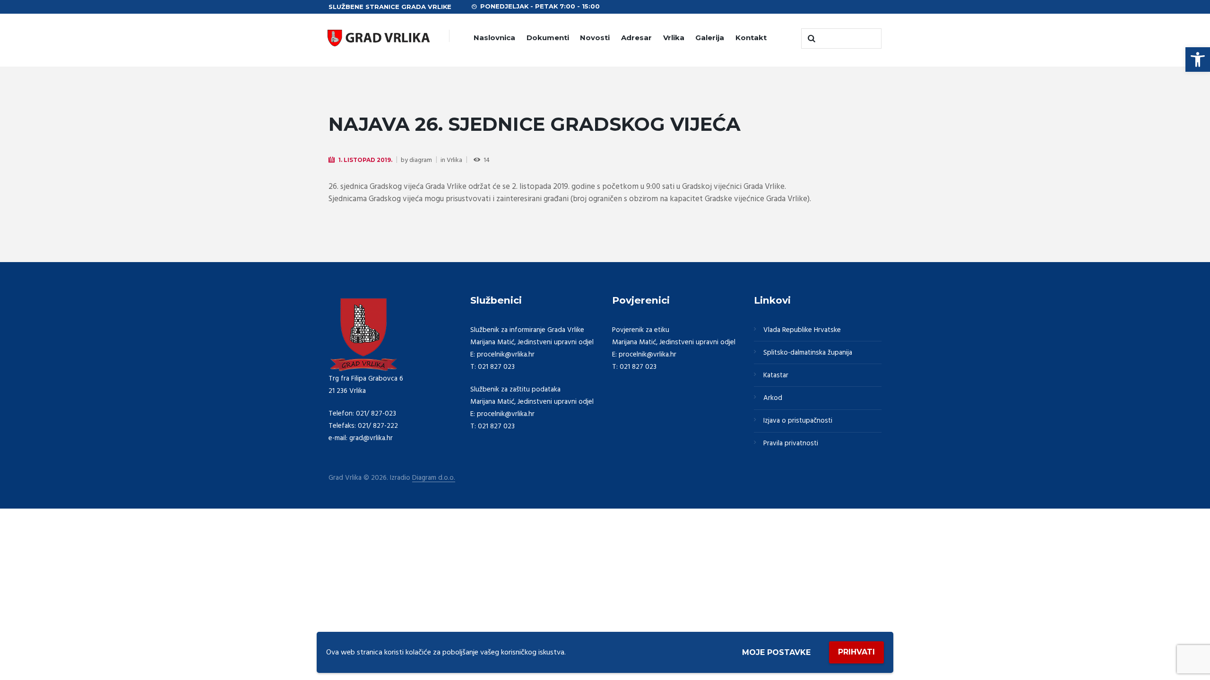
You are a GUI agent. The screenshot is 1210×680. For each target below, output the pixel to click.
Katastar (775, 375)
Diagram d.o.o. (433, 478)
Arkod (772, 398)
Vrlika (673, 37)
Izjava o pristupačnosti (797, 420)
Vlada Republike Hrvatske (802, 330)
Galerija (709, 37)
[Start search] (811, 39)
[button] (1197, 59)
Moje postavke (776, 652)
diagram (420, 160)
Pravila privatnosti (790, 443)
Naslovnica (494, 37)
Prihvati (856, 651)
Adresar (636, 37)
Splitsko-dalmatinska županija (807, 352)
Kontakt (751, 37)
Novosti (595, 37)
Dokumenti (548, 37)
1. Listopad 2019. (365, 159)
